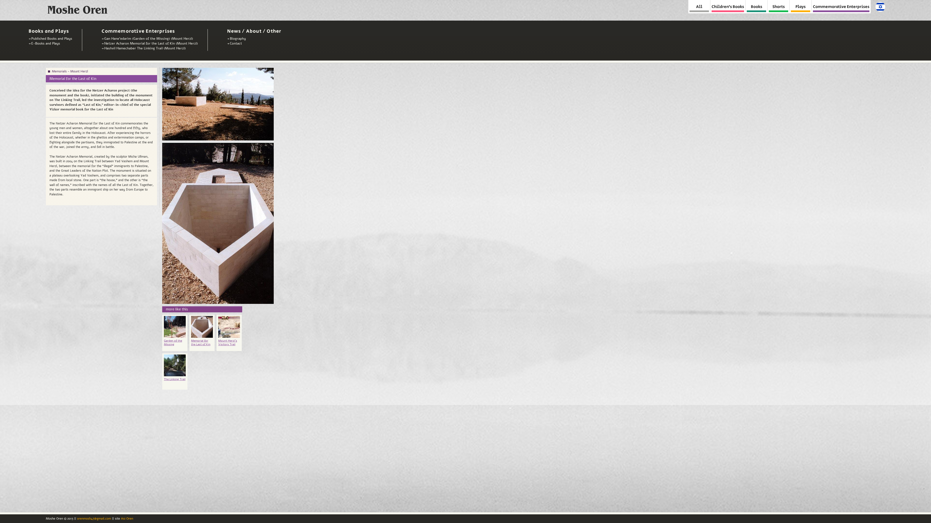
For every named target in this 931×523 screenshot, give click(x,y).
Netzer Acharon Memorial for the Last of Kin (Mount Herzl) (151, 43)
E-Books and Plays (45, 43)
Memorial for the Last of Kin (200, 342)
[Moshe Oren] (78, 11)
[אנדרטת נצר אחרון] (880, 9)
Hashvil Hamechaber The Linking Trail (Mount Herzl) (145, 48)
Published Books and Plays (51, 38)
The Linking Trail (174, 379)
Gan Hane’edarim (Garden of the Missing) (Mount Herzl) (148, 38)
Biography (238, 38)
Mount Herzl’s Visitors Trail (227, 342)
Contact (236, 43)
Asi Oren (127, 518)
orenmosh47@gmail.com (94, 518)
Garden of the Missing (173, 342)
